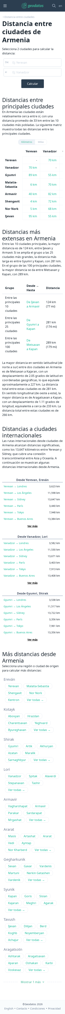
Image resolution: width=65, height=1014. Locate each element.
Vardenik (14, 880)
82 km (52, 194)
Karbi (49, 963)
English (8, 1008)
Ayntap (26, 843)
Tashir (36, 783)
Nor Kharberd (17, 850)
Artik (29, 746)
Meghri (31, 903)
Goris (28, 896)
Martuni (13, 873)
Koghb (12, 933)
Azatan (13, 753)
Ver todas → (35, 700)
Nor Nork (35, 693)
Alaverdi (50, 776)
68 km (52, 209)
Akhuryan (46, 746)
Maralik (30, 753)
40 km (33, 194)
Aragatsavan (36, 956)
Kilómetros (26, 142)
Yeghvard (41, 723)
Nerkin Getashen (38, 873)
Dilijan (28, 926)
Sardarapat (34, 813)
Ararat (47, 836)
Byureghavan (17, 730)
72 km (52, 201)
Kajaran (13, 903)
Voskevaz (14, 970)
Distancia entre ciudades (19, 17)
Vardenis (46, 866)
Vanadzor (16, 543)
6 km (33, 185)
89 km (33, 175)
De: (7, 62)
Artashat (29, 836)
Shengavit (15, 693)
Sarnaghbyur (17, 760)
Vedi (11, 843)
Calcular (32, 84)
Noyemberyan (34, 933)
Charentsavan (17, 723)
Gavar (28, 866)
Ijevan (12, 926)
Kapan (12, 896)
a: (6, 72)
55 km (52, 175)
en (60, 6)
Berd (43, 926)
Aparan (13, 963)
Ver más (32, 526)
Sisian (43, 896)
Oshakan (32, 963)
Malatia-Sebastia (38, 686)
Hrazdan (33, 716)
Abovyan (14, 716)
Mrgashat (14, 820)
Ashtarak (14, 956)
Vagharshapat (17, 806)
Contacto (21, 1008)
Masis (12, 836)
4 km (33, 201)
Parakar (13, 813)
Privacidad (54, 1008)
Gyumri (15, 600)
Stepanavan (16, 783)
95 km (33, 216)
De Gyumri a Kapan (33, 324)
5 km (33, 209)
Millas (41, 142)
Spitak (33, 776)
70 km (52, 160)
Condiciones (37, 1008)
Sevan (12, 866)
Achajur (13, 940)
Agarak (48, 903)
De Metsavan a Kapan (33, 344)
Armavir (40, 806)
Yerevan (15, 486)
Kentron (13, 700)
